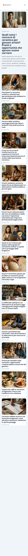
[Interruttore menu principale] (24, 5)
